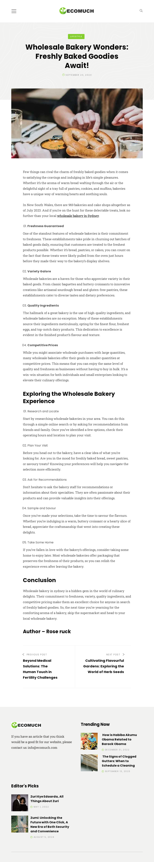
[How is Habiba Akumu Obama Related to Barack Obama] (89, 742)
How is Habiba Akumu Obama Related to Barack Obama (119, 739)
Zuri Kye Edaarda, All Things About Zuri (46, 798)
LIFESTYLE (76, 36)
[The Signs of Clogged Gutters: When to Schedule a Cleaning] (89, 763)
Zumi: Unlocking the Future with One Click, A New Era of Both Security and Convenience (49, 824)
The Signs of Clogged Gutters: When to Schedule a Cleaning (119, 761)
